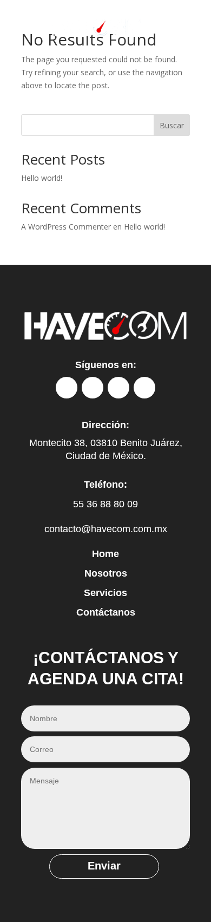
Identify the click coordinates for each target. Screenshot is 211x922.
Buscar (172, 125)
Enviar (104, 866)
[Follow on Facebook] (66, 387)
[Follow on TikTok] (118, 387)
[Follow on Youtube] (144, 387)
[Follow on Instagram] (92, 387)
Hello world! (41, 178)
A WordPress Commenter (66, 226)
